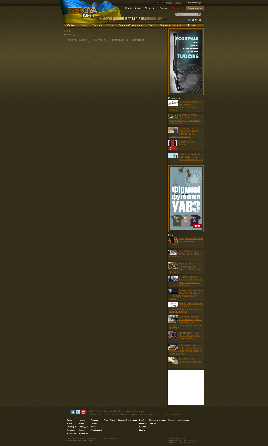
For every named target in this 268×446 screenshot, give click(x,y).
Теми (110, 25)
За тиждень (72, 427)
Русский (169, 3)
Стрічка (71, 25)
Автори (113, 420)
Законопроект (195, 8)
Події (151, 25)
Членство (150, 8)
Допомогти (177, 8)
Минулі (142, 430)
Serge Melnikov (180, 438)
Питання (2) (101, 39)
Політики (152, 423)
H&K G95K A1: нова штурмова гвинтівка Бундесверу (184, 254)
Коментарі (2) (139, 39)
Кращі (69, 423)
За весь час (72, 434)
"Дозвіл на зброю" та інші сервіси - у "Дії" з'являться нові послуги (191, 157)
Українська (159, 3)
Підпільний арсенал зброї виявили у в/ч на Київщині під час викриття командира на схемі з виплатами (185, 322)
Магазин (191, 25)
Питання (97, 25)
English (178, 3)
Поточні (142, 427)
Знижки (163, 8)
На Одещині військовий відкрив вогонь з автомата (186, 241)
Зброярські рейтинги (170, 25)
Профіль (71, 39)
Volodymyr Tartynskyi (183, 442)
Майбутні (143, 423)
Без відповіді (96, 430)
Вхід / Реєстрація (194, 3)
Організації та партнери (131, 25)
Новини (82, 420)
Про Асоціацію (133, 8)
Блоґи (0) (85, 39)
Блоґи (84, 25)
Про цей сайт (87, 440)
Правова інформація (74, 440)
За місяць (71, 430)
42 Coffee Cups (181, 440)
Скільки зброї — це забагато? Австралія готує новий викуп (189, 336)
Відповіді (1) (120, 39)
